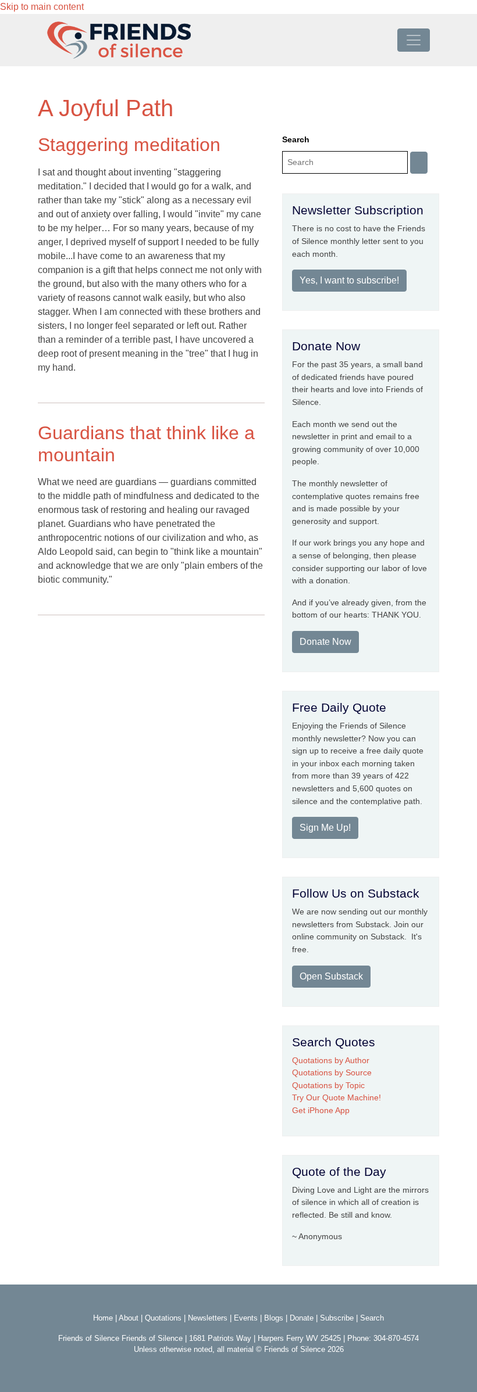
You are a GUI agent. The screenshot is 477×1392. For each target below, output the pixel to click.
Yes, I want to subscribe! (349, 280)
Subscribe (337, 1318)
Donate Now (325, 642)
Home (103, 1318)
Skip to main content (42, 7)
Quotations (163, 1318)
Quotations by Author (330, 1060)
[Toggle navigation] (413, 40)
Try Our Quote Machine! (336, 1097)
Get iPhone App (321, 1110)
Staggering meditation (129, 144)
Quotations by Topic (328, 1085)
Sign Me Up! (325, 828)
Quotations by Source (332, 1072)
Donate (302, 1318)
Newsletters (207, 1318)
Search (295, 139)
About (128, 1318)
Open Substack (331, 976)
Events (246, 1318)
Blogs (273, 1318)
